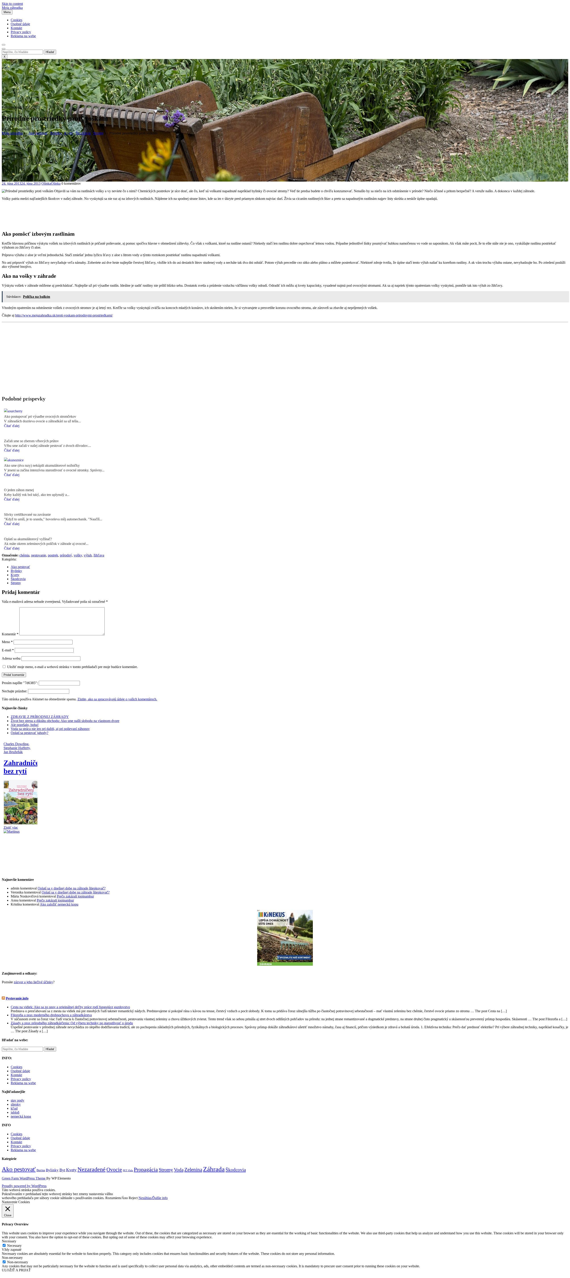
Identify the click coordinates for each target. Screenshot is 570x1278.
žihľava (99, 555)
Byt (62, 1170)
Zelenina (193, 1169)
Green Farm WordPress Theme (24, 1178)
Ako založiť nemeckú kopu (59, 904)
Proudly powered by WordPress (24, 1186)
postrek (53, 555)
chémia (24, 555)
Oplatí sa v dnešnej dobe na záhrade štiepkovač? (72, 888)
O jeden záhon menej (19, 490)
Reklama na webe (23, 36)
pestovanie (38, 555)
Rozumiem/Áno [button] (116, 1198)
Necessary (14, 1245)
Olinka (51, 183)
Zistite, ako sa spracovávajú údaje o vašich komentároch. (117, 699)
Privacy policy (21, 32)
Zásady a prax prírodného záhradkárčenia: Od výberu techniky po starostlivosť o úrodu (72, 1023)
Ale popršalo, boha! (25, 725)
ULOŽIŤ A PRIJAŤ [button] (16, 1270)
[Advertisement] (285, 219)
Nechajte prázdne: (15, 691)
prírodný (66, 555)
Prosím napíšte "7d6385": (20, 683)
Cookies (16, 20)
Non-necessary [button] (12, 1258)
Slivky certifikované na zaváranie (27, 514)
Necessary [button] (9, 1241)
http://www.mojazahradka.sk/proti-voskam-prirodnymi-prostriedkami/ (64, 315)
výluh (88, 555)
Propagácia (146, 1169)
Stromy (98, 133)
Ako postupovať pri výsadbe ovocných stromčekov (40, 416)
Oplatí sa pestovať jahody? (29, 733)
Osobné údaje (20, 24)
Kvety (68, 133)
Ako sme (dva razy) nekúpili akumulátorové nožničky (42, 465)
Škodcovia (83, 133)
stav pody (17, 1100)
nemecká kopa (21, 1116)
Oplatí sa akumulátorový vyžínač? (28, 539)
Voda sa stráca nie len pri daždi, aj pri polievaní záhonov (50, 729)
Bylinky (56, 133)
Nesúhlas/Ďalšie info (153, 1198)
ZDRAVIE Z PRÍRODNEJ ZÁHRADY (40, 717)
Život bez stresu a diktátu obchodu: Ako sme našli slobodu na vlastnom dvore (65, 721)
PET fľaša (128, 1170)
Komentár (10, 634)
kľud (14, 1108)
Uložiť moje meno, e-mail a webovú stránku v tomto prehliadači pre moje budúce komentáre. (72, 667)
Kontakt (16, 28)
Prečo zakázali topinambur (75, 896)
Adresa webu (11, 658)
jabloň (15, 1112)
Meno (7, 642)
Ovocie (114, 1169)
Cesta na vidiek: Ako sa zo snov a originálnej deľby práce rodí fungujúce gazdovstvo (70, 1007)
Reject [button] (133, 1198)
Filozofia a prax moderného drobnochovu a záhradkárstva (51, 1015)
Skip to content (12, 4)
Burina (41, 1170)
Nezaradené (91, 1169)
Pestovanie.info (17, 998)
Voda (178, 1169)
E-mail (8, 650)
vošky (78, 555)
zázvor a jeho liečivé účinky (33, 982)
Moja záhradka (12, 8)
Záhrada (214, 1169)
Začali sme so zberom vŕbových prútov (31, 441)
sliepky (16, 1104)
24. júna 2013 (21, 183)
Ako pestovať (38, 133)
